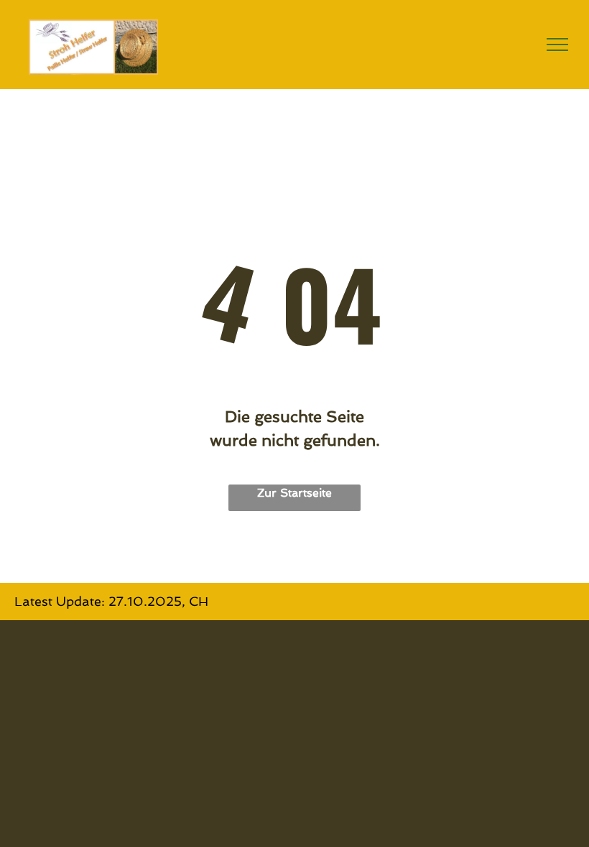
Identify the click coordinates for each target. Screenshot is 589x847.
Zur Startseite (294, 493)
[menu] (557, 44)
